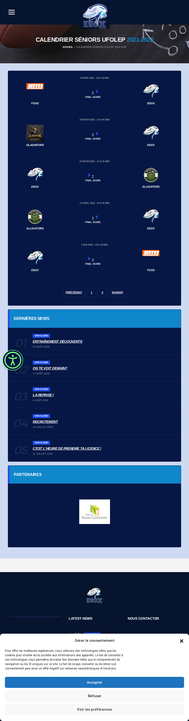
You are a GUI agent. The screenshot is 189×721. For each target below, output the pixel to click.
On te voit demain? (50, 368)
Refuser (94, 696)
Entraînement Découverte (57, 341)
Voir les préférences (94, 709)
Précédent (74, 292)
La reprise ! (43, 395)
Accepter (94, 682)
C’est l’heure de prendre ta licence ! (67, 448)
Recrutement (45, 422)
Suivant (117, 292)
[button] (181, 640)
